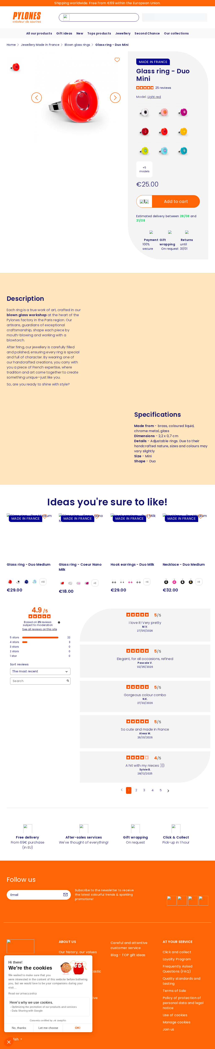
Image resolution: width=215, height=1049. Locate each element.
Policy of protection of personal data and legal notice (183, 1002)
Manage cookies (176, 1022)
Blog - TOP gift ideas (128, 955)
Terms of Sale (174, 990)
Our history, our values (78, 952)
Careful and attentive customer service (129, 945)
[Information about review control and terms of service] (59, 622)
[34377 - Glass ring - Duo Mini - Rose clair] (164, 111)
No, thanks (19, 1027)
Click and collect (177, 952)
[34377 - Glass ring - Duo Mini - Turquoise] (183, 149)
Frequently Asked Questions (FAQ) (178, 969)
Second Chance (147, 33)
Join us (168, 1029)
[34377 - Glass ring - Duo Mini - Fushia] (183, 111)
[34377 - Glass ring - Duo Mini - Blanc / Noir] (144, 111)
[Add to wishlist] (117, 60)
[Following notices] (168, 790)
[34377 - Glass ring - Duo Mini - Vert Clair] (144, 149)
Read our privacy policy (22, 993)
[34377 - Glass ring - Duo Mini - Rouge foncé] (144, 130)
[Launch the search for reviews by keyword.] (67, 681)
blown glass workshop (27, 315)
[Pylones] (27, 17)
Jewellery (122, 33)
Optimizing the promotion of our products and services (44, 1007)
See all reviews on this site (39, 629)
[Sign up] (65, 895)
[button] (9, 1042)
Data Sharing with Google (27, 1010)
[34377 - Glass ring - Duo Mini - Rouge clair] (164, 130)
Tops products (99, 33)
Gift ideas (64, 33)
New (79, 33)
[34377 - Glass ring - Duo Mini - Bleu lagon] (164, 149)
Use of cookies (175, 1015)
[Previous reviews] (121, 790)
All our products (39, 33)
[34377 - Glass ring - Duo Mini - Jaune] (183, 130)
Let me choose (48, 1027)
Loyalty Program (177, 959)
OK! (77, 1027)
